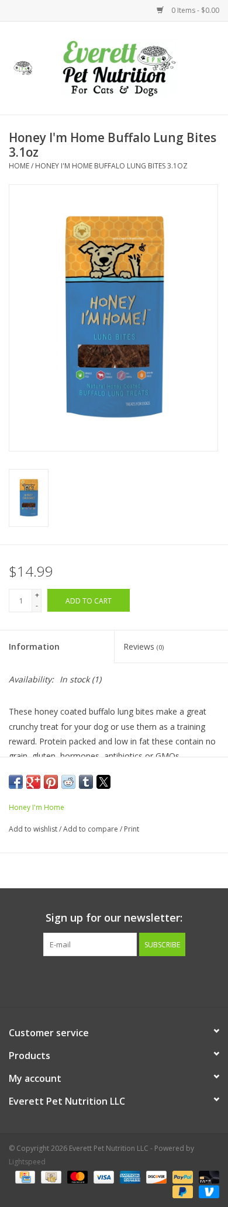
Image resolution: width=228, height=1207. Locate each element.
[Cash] (50, 1176)
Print (131, 829)
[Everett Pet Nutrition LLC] (137, 67)
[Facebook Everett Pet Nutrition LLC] (103, 980)
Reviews (143, 646)
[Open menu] (23, 66)
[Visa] (102, 1176)
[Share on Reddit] (68, 782)
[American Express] (129, 1176)
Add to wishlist (34, 829)
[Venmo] (207, 1191)
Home (19, 166)
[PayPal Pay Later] (181, 1191)
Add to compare (91, 829)
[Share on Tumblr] (86, 782)
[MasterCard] (76, 1176)
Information (34, 646)
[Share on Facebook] (16, 782)
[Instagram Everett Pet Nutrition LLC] (124, 980)
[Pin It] (51, 782)
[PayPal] (181, 1176)
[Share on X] (103, 782)
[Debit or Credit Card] (207, 1176)
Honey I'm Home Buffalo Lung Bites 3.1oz (111, 166)
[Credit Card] (24, 1176)
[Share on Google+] (33, 782)
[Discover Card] (155, 1176)
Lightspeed (27, 1162)
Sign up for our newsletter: (114, 918)
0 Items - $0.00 (194, 10)
